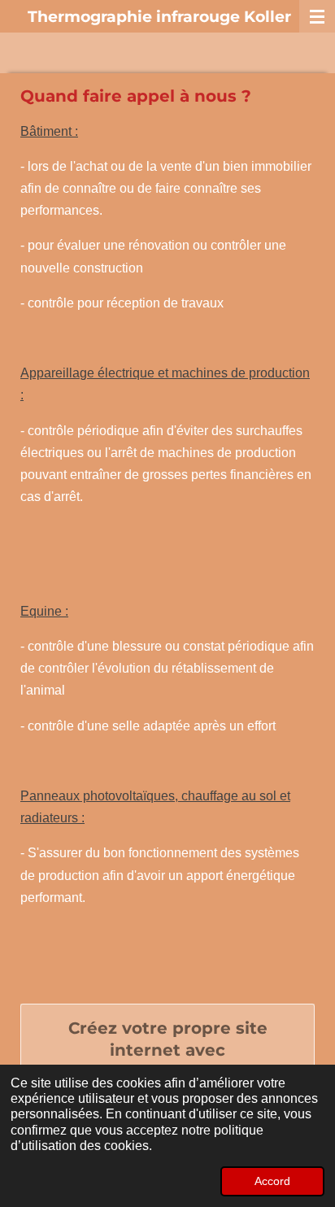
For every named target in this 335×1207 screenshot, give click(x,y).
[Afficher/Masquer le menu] (317, 16)
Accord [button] (272, 1180)
